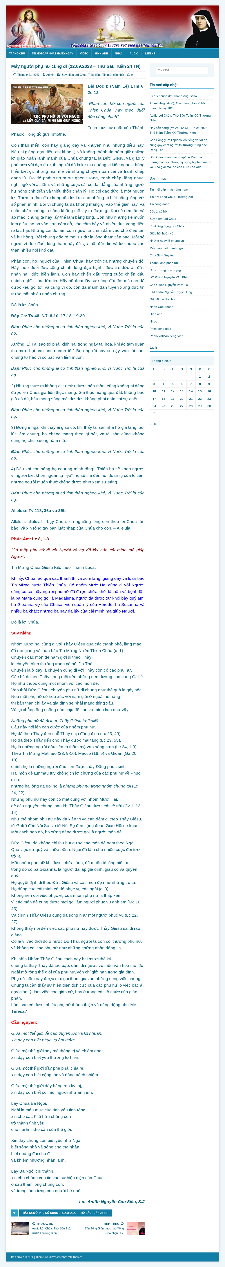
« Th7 (154, 424)
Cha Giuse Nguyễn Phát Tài (169, 285)
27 (181, 406)
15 (200, 391)
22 (200, 398)
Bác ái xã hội (158, 211)
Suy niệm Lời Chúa (74, 74)
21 (191, 398)
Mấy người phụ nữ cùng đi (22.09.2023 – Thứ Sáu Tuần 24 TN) (65, 1213)
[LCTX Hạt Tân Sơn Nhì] (113, 45)
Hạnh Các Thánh (161, 306)
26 (172, 406)
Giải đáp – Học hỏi (162, 299)
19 (172, 398)
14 (191, 391)
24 (154, 406)
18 (163, 398)
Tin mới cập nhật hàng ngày (52, 53)
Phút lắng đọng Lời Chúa (167, 226)
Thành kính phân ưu (164, 263)
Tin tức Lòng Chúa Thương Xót (171, 196)
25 (163, 406)
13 (181, 391)
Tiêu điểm (94, 74)
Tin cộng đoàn (159, 204)
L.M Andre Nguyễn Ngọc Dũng (171, 292)
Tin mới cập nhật (113, 74)
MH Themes (75, 1257)
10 (154, 391)
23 (209, 398)
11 (163, 391)
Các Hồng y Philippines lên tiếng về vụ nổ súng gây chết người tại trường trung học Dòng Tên (178, 144)
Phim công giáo (160, 328)
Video (84, 53)
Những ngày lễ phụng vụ (167, 240)
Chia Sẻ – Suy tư (161, 255)
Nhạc (119, 53)
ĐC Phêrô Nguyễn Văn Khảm (170, 277)
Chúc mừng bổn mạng (165, 270)
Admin (50, 74)
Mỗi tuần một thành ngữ (166, 248)
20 (181, 398)
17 (154, 398)
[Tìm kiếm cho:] (182, 70)
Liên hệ (150, 53)
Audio (134, 53)
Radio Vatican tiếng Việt (166, 336)
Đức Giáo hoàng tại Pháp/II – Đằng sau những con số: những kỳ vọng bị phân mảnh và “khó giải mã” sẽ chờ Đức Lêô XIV (180, 162)
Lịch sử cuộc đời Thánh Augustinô (173, 96)
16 (209, 391)
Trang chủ (17, 53)
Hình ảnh (101, 53)
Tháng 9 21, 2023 (28, 74)
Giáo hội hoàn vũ (161, 233)
